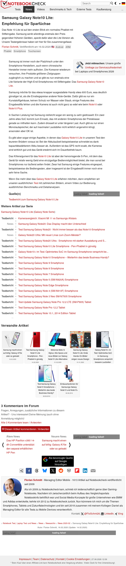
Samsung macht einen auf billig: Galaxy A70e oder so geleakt (54, 444)
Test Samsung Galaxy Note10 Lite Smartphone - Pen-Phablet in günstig (57, 246)
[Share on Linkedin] (85, 471)
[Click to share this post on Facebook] (29, 471)
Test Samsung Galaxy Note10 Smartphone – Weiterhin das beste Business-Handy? (63, 257)
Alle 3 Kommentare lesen (15, 422)
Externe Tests (84, 9)
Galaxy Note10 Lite (71, 137)
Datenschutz (47, 559)
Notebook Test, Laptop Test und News (19, 523)
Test (36, 183)
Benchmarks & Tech (61, 9)
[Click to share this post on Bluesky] (45, 471)
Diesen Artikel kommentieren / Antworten (26, 429)
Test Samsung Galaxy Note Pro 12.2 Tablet (41, 307)
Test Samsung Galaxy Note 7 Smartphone (41, 274)
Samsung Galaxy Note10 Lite (17, 212)
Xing (120, 513)
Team (36, 559)
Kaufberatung (103, 9)
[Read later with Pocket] (69, 471)
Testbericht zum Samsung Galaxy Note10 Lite (33, 199)
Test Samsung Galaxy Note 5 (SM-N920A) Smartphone (48, 279)
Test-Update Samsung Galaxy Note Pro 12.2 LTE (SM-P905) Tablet (54, 302)
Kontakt (60, 559)
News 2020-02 (64, 523)
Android (59, 46)
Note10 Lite (44, 156)
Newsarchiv (50, 523)
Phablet (7, 51)
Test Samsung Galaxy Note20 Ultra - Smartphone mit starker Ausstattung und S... (62, 240)
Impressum (25, 559)
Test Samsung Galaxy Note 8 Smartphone (41, 268)
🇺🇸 (52, 46)
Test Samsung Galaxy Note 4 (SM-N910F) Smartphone (48, 291)
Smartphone (20, 51)
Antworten (35, 422)
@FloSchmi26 (92, 513)
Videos (41, 9)
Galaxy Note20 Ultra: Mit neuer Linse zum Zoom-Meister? (49, 235)
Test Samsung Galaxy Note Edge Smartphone (43, 285)
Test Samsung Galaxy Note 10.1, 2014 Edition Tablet (47, 313)
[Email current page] (93, 471)
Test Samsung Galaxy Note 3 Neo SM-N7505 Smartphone (50, 296)
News (29, 9)
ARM (68, 46)
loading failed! (81, 193)
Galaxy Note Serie (44, 212)
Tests (18, 9)
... (122, 9)
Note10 (93, 104)
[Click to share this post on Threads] (37, 471)
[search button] (111, 3)
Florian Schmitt (10, 46)
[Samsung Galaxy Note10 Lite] (96, 41)
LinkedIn (109, 513)
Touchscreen (34, 51)
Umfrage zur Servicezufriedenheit (103, 67)
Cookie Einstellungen (78, 559)
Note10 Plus (15, 108)
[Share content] (22, 471)
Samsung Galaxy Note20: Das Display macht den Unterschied (52, 224)
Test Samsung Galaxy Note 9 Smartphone (41, 263)
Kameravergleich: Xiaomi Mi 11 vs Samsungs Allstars (47, 218)
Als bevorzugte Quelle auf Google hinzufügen (61, 461)
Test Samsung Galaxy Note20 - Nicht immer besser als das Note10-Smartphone (61, 229)
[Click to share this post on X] (53, 471)
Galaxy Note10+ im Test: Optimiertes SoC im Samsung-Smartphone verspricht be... (63, 251)
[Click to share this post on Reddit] (61, 471)
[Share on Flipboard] (77, 471)
